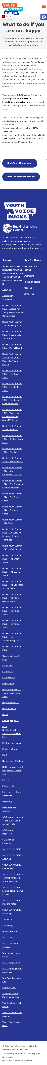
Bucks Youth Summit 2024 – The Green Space (12, 497)
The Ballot (7, 919)
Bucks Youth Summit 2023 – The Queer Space (12, 374)
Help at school (9, 708)
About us (6, 290)
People (5, 780)
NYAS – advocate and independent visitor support (12, 770)
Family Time (8, 683)
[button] (43, 17)
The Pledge (7, 925)
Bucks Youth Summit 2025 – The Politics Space (12, 624)
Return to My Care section (21, 177)
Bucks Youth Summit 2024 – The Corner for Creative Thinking (12, 484)
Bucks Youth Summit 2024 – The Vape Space (12, 510)
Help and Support (10, 702)
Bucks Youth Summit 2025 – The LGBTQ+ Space (12, 572)
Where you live (9, 987)
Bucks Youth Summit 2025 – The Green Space (12, 559)
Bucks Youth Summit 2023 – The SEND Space (12, 387)
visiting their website (16, 102)
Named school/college (12, 761)
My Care (6, 755)
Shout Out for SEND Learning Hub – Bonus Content (12, 891)
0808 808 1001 (25, 98)
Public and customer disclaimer (17, 1060)
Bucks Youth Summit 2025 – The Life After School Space (12, 585)
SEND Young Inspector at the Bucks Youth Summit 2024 (12, 820)
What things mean (11, 962)
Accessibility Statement (13, 1053)
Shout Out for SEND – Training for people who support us (12, 878)
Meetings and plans (11, 743)
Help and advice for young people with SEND (11, 693)
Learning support (10, 720)
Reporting (7, 802)
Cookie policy (8, 677)
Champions (7, 665)
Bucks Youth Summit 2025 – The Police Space (12, 611)
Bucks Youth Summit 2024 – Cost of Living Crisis (12, 439)
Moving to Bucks (10, 749)
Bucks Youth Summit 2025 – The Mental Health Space (12, 598)
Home (5, 714)
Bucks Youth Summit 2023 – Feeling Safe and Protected (12, 335)
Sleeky (25, 1049)
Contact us (7, 671)
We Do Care (7, 937)
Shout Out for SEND (11, 849)
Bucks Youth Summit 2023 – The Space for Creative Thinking (12, 400)
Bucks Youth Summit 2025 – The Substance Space (12, 637)
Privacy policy (8, 786)
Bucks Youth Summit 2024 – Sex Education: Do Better (12, 471)
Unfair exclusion (10, 931)
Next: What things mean (19, 163)
